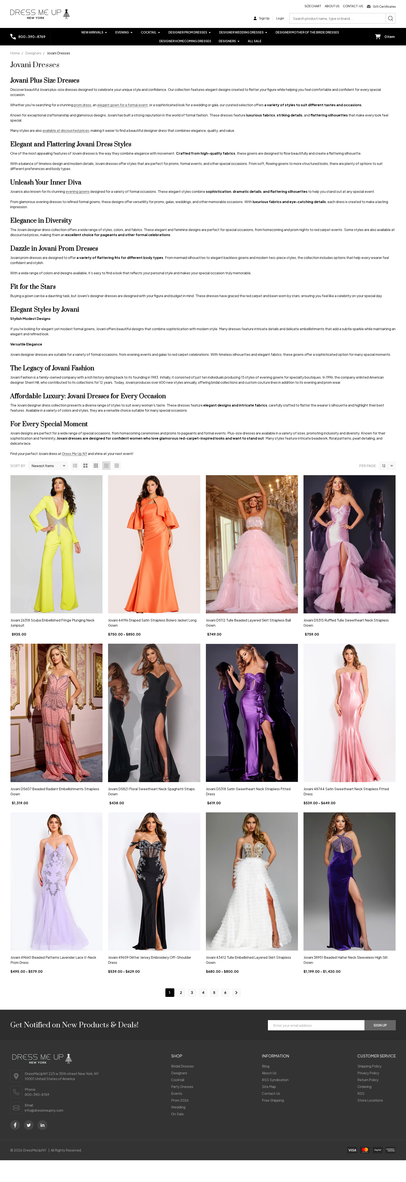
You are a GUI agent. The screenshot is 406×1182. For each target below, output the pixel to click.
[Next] (236, 992)
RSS (360, 1093)
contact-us (353, 6)
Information (275, 1055)
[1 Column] (75, 465)
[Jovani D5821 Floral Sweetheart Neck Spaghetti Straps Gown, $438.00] (154, 713)
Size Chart (313, 6)
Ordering (364, 1086)
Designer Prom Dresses (187, 32)
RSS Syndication (275, 1079)
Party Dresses (182, 1086)
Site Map (269, 1086)
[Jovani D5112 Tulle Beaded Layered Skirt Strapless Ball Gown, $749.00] (252, 544)
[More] (106, 32)
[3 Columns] (96, 465)
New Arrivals (92, 32)
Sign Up (380, 1025)
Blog (265, 1066)
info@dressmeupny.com (44, 1110)
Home (15, 53)
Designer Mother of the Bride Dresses (307, 32)
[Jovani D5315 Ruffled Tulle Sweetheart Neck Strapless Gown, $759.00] (349, 544)
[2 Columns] (85, 465)
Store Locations (370, 1100)
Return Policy (368, 1079)
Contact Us (271, 1093)
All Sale (255, 41)
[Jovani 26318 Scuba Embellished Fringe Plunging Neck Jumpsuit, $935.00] (56, 544)
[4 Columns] (106, 465)
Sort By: (18, 465)
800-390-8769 (37, 1094)
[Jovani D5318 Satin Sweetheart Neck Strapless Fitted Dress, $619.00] (252, 713)
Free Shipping (273, 1100)
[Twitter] (29, 1125)
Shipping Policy (369, 1066)
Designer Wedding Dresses (241, 32)
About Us (332, 6)
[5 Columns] (117, 465)
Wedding (178, 1107)
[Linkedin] (42, 1125)
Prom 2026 (180, 1100)
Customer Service (376, 1055)
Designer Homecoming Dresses (185, 41)
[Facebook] (15, 1125)
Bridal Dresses (182, 1066)
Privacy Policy (368, 1073)
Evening (122, 32)
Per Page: (368, 465)
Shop (176, 1055)
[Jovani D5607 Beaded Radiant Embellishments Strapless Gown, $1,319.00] (56, 713)
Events (176, 1093)
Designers (227, 41)
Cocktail (148, 32)
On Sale (177, 1114)
